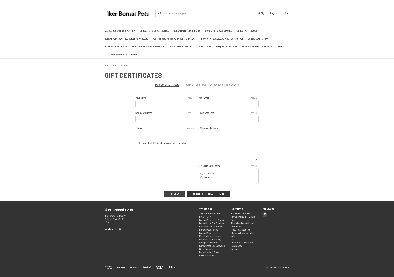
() (287, 13)
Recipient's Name (165, 113)
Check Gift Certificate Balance (224, 85)
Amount (165, 128)
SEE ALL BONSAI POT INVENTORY (120, 31)
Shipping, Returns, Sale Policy (258, 46)
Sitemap (235, 249)
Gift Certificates (207, 255)
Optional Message (209, 128)
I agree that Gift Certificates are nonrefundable (163, 143)
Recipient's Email (229, 113)
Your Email (229, 98)
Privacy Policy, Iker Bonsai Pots (148, 46)
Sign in (264, 13)
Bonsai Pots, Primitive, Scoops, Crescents (175, 39)
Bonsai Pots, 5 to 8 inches (187, 31)
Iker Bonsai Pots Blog (116, 46)
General (208, 177)
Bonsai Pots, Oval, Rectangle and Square (126, 39)
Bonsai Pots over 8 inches (218, 31)
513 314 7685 (114, 229)
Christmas (209, 173)
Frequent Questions (226, 46)
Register (274, 13)
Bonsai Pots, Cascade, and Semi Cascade (222, 39)
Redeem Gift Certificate (194, 85)
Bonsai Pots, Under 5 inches (154, 31)
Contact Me (205, 46)
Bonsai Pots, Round (247, 31)
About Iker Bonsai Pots (182, 46)
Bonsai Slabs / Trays (259, 39)
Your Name (165, 98)
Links (281, 46)
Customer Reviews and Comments (122, 54)
